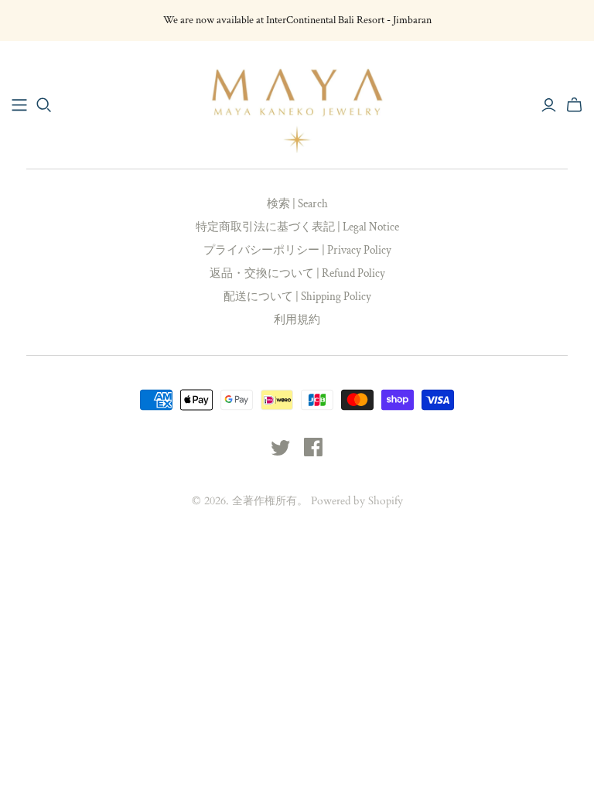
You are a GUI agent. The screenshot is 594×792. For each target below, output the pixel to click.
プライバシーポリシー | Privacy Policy (297, 250)
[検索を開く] (44, 105)
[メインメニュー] (19, 105)
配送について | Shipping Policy (297, 296)
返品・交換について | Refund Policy (297, 273)
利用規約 (297, 319)
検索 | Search (297, 203)
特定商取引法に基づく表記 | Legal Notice (297, 227)
